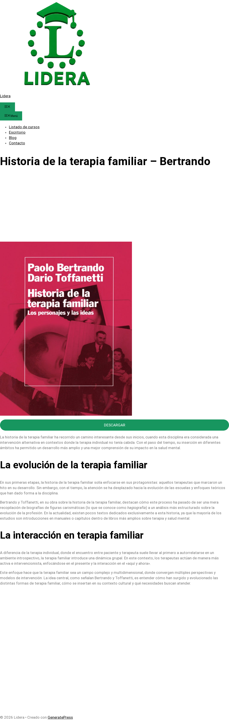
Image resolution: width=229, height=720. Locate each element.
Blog (13, 137)
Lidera (5, 96)
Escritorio (17, 132)
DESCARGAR (114, 425)
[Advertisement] (114, 208)
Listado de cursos (24, 127)
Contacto (17, 143)
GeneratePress (60, 717)
